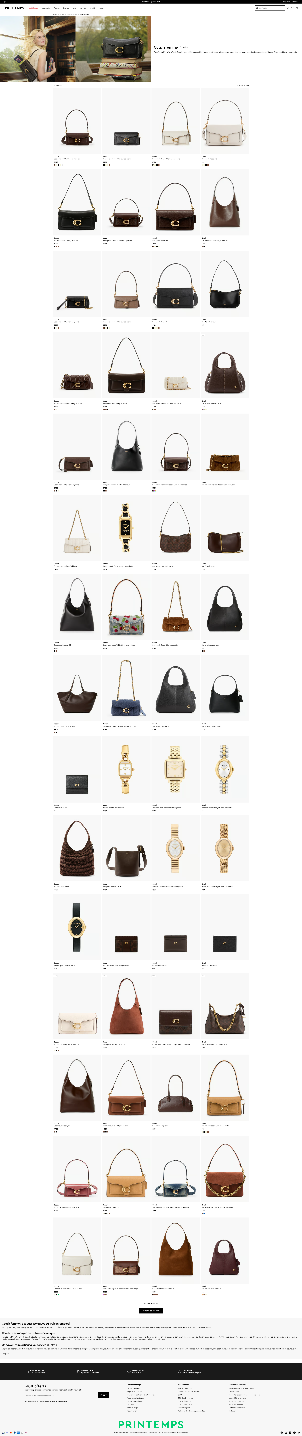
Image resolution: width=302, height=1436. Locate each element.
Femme (62, 14)
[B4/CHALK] (60, 165)
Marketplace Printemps (135, 1398)
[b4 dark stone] (204, 651)
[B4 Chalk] (56, 409)
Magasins (286, 2)
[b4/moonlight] (206, 409)
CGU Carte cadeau (185, 1404)
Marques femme (72, 14)
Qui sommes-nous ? (134, 1388)
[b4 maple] (58, 246)
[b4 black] (54, 246)
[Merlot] (204, 409)
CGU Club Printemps (185, 1398)
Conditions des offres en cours (189, 1392)
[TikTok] (290, 1432)
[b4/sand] (157, 1294)
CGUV (180, 1395)
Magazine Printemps (236, 1401)
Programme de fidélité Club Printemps (141, 1395)
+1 (62, 165)
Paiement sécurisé (37, 1370)
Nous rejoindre (132, 1411)
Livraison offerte (87, 1370)
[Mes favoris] (292, 8)
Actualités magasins (236, 1404)
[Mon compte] (288, 8)
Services (295, 2)
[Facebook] (281, 1432)
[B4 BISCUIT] (56, 165)
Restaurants (233, 1411)
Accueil (55, 14)
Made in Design (132, 1408)
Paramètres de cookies (138, 1433)
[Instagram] (286, 1432)
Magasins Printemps (134, 1392)
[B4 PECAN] (56, 246)
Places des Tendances (135, 1401)
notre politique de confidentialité (56, 1401)
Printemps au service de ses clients (241, 1388)
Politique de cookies (121, 1433)
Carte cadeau (234, 1392)
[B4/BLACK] (58, 165)
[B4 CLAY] (202, 1213)
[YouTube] (298, 1432)
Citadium (130, 1404)
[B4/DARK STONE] (109, 165)
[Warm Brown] (153, 1294)
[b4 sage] (58, 1294)
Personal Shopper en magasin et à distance (244, 1395)
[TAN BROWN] (155, 490)
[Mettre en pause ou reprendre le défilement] (5, 2)
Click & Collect (188, 1370)
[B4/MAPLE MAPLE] (153, 490)
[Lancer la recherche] (257, 8)
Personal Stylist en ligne (237, 1398)
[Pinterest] (294, 1432)
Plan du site (153, 1433)
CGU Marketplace (184, 1401)
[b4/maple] (54, 165)
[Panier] (296, 8)
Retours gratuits (138, 1370)
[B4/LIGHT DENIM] (204, 1213)
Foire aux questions (185, 1388)
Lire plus (5, 1354)
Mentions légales (184, 1408)
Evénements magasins (237, 1408)
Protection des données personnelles (191, 1411)
